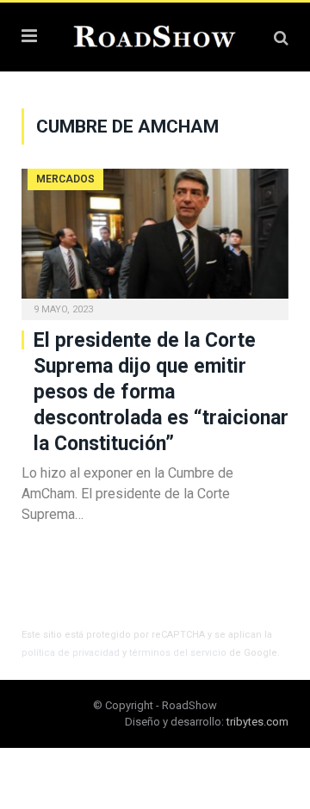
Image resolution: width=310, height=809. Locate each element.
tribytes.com (257, 721)
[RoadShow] (155, 35)
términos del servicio (177, 652)
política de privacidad (71, 652)
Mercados (65, 179)
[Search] (281, 37)
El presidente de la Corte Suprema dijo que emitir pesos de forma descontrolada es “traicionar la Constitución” (161, 392)
